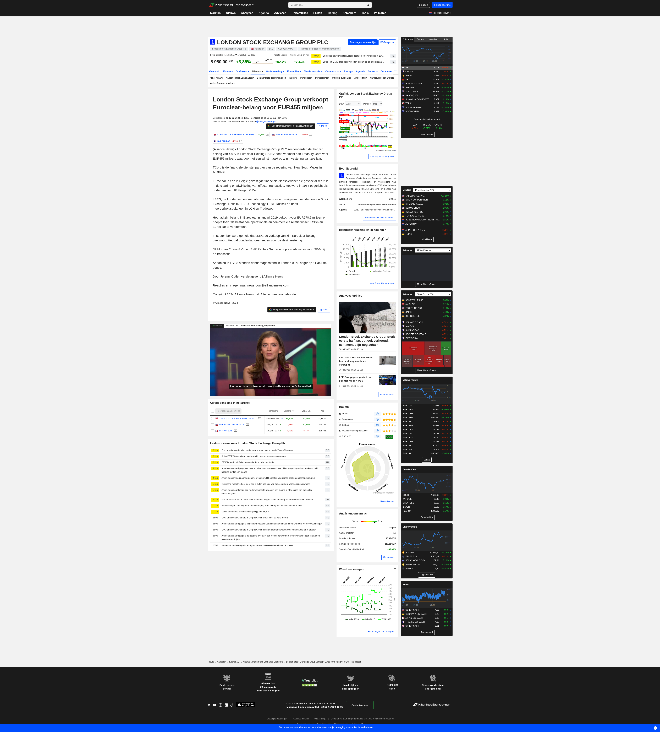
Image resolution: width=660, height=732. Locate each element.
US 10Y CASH (412, 610)
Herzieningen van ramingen (381, 631)
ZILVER (406, 507)
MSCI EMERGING (413, 107)
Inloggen (423, 4)
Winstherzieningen (351, 569)
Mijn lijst (407, 190)
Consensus (332, 71)
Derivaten (386, 71)
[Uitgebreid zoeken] (368, 5)
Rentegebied (427, 632)
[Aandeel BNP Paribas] (240, 141)
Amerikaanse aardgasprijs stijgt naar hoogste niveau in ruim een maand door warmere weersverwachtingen (272, 524)
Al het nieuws (216, 78)
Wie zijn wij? (320, 719)
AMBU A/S (410, 304)
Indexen (409, 39)
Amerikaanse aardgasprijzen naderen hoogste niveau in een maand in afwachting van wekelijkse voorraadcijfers (267, 492)
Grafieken (242, 71)
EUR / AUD (408, 437)
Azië (446, 39)
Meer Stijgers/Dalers (426, 284)
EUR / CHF (408, 413)
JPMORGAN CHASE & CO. (231, 424)
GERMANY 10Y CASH (416, 614)
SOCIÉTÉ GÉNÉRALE (415, 334)
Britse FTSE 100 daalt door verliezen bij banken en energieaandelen (353, 62)
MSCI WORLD (412, 111)
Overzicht (214, 71)
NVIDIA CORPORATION (416, 200)
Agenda (263, 13)
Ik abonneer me (442, 4)
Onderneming (274, 71)
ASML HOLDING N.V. (415, 230)
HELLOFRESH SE (414, 212)
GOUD (406, 495)
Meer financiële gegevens (382, 283)
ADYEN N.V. (411, 224)
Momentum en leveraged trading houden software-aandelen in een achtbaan (257, 545)
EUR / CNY (408, 441)
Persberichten (322, 78)
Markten (215, 13)
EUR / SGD (408, 449)
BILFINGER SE (412, 316)
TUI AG (408, 234)
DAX (407, 79)
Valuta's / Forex (410, 380)
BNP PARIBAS (225, 431)
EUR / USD (408, 405)
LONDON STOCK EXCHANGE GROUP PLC (237, 418)
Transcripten (306, 78)
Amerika (433, 39)
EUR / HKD (408, 445)
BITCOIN (409, 552)
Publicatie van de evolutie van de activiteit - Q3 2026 (384, 210)
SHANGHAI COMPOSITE (417, 99)
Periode (367, 104)
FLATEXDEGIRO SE (414, 216)
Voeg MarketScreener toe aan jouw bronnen (292, 126)
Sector (372, 71)
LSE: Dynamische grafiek (382, 156)
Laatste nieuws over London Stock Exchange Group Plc (248, 443)
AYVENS (409, 326)
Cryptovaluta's (410, 527)
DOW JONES (411, 91)
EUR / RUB (408, 417)
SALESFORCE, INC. (415, 196)
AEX (407, 67)
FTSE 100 (426, 125)
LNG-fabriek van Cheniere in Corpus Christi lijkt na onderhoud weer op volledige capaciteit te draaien (269, 530)
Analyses (247, 13)
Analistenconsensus (353, 513)
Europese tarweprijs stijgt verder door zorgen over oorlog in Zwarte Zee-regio (353, 56)
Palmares (380, 13)
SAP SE (409, 312)
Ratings (348, 71)
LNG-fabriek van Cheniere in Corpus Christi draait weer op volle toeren (255, 518)
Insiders (293, 78)
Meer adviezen (387, 501)
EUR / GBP (408, 409)
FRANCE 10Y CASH (415, 622)
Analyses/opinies (350, 295)
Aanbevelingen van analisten (240, 78)
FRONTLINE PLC (413, 308)
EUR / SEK (408, 421)
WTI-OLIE (407, 499)
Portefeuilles (300, 13)
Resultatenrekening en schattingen (362, 229)
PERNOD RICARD (414, 322)
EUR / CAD (408, 433)
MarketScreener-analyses (222, 83)
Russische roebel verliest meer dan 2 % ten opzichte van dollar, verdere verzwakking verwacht (266, 484)
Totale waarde (312, 71)
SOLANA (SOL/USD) (415, 560)
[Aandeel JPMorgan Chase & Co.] (310, 134)
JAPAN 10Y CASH (414, 618)
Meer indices (427, 134)
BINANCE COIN (412, 564)
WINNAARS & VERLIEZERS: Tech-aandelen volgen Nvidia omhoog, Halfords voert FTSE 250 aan (267, 499)
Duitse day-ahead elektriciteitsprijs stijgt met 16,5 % (246, 512)
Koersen (228, 71)
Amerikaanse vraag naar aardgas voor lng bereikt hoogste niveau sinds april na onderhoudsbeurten (268, 478)
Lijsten (317, 13)
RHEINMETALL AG (414, 204)
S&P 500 (409, 87)
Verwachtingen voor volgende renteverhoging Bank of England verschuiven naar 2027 (262, 506)
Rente (406, 584)
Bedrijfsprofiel (348, 168)
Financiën (293, 71)
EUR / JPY (407, 453)
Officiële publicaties (341, 78)
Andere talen (360, 78)
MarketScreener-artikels (382, 78)
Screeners (349, 13)
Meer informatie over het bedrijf (379, 217)
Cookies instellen (301, 719)
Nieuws (231, 13)
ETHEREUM (411, 556)
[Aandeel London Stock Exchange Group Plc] (266, 134)
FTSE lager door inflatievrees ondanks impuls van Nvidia (248, 462)
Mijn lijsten (427, 239)
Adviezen (280, 13)
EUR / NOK (408, 425)
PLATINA (407, 511)
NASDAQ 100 (411, 95)
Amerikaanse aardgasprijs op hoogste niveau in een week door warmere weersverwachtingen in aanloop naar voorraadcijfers (271, 538)
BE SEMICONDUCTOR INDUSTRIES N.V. (422, 220)
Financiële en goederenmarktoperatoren (377, 204)
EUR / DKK (408, 429)
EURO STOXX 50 (413, 83)
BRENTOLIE (408, 503)
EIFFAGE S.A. (411, 338)
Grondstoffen (409, 469)
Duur (341, 104)
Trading (332, 13)
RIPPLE (409, 568)
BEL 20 (408, 75)
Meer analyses (387, 394)
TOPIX (408, 103)
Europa (420, 39)
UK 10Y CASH (412, 626)
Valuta (427, 460)
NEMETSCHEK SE (414, 300)
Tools (365, 13)
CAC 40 (409, 71)
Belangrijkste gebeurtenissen (271, 78)
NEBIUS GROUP (413, 208)
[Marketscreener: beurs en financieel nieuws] (231, 5)
